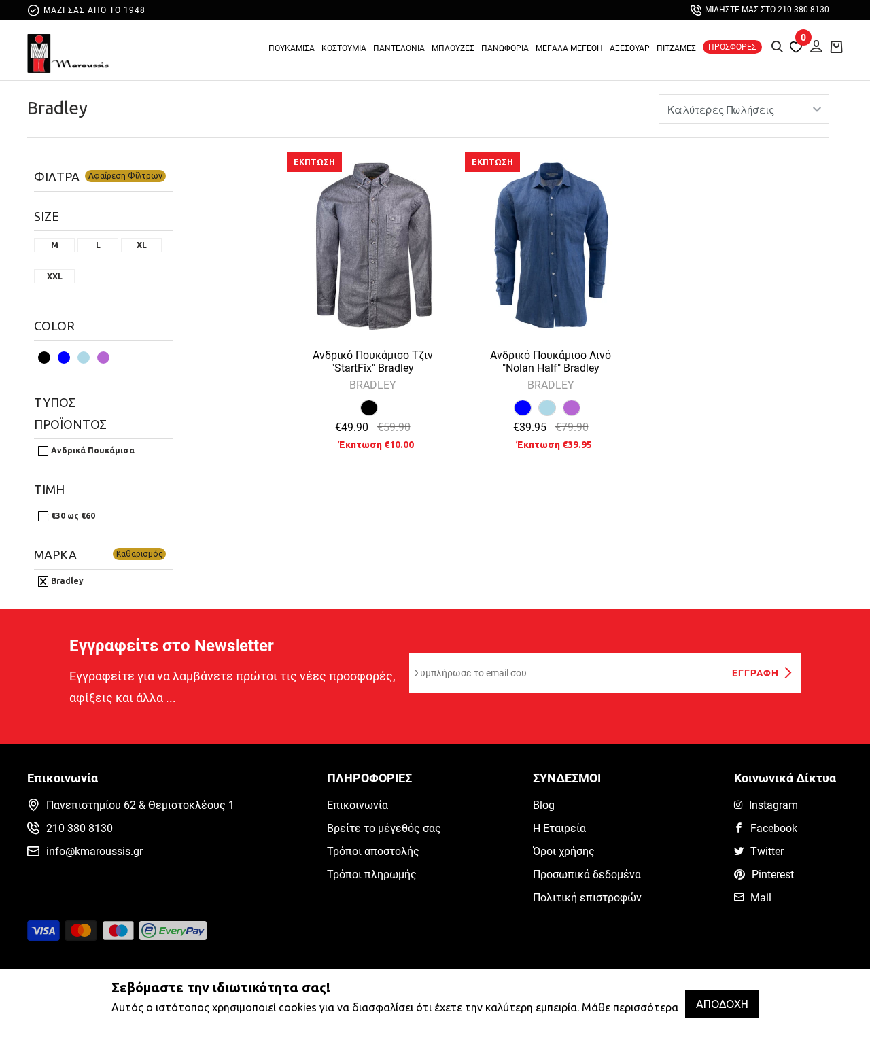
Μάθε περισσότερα (630, 1007)
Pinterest (773, 874)
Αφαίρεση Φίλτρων (125, 175)
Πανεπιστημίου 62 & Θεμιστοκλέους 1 (140, 805)
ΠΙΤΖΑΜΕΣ (676, 48)
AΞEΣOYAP (630, 48)
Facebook (773, 828)
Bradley (57, 108)
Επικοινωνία (357, 805)
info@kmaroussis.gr (94, 851)
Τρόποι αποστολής (373, 851)
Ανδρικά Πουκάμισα (92, 450)
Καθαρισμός (139, 553)
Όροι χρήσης (564, 851)
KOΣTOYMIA (343, 48)
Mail (760, 897)
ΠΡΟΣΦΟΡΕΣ (732, 47)
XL (142, 245)
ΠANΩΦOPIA (505, 48)
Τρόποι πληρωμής (372, 874)
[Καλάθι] (837, 46)
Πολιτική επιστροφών (587, 897)
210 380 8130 (79, 828)
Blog (544, 805)
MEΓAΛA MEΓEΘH (569, 48)
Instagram (773, 805)
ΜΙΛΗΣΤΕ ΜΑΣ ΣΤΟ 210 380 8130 (767, 9)
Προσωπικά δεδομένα (587, 874)
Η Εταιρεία (559, 828)
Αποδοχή (722, 1004)
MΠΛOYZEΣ (453, 48)
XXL (55, 277)
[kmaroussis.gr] (68, 53)
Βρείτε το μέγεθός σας (384, 828)
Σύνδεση (812, 44)
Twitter (767, 851)
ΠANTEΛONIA (399, 48)
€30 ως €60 (72, 515)
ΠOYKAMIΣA (291, 48)
